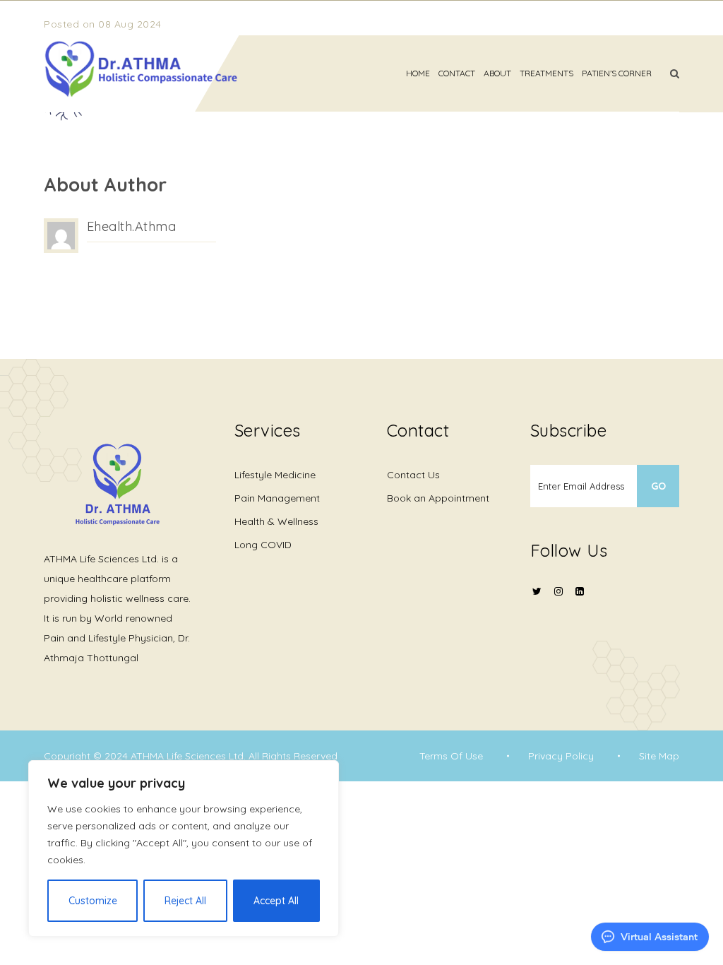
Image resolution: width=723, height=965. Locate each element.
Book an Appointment (438, 498)
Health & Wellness (276, 521)
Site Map (659, 756)
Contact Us (413, 474)
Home (418, 73)
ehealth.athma (132, 226)
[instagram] (558, 600)
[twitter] (537, 600)
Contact (456, 73)
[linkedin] (580, 591)
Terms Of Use (451, 756)
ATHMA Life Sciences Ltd (187, 756)
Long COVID (263, 544)
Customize (92, 900)
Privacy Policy (561, 756)
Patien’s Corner (617, 73)
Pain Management (277, 498)
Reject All (185, 900)
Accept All (276, 900)
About (497, 73)
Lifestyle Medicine (275, 474)
